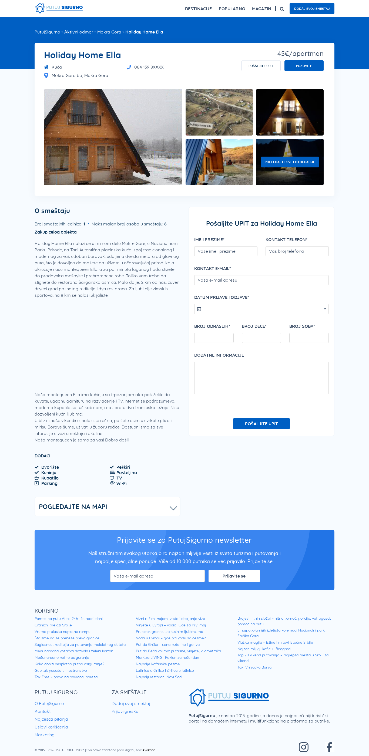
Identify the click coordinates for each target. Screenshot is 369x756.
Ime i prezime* (209, 239)
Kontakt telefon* (286, 239)
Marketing (45, 734)
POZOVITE (304, 66)
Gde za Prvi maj (192, 625)
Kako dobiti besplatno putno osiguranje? (69, 664)
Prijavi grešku (125, 711)
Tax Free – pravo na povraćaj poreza (66, 676)
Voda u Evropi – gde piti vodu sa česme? (171, 638)
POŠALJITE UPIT (261, 66)
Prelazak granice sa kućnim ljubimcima (169, 631)
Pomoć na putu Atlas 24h (56, 618)
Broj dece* (254, 326)
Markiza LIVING (149, 657)
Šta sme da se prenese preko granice (67, 638)
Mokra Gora (109, 32)
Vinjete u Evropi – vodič (156, 625)
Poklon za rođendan (182, 657)
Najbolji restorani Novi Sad (159, 676)
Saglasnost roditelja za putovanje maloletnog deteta (80, 644)
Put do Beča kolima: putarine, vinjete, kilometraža (178, 651)
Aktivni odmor (78, 32)
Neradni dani (92, 618)
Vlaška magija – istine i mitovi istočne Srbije (275, 642)
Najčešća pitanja (51, 719)
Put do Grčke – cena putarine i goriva (168, 644)
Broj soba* (302, 326)
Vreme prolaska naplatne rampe (62, 631)
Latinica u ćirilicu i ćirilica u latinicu (165, 670)
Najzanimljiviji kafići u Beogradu (265, 648)
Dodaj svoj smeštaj (312, 8)
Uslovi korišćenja (51, 727)
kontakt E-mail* (212, 268)
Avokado (148, 750)
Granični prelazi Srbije (53, 625)
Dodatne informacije (219, 355)
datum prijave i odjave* (221, 297)
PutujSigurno (47, 32)
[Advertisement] (107, 341)
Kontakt (43, 711)
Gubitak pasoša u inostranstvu (61, 670)
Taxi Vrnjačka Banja (254, 667)
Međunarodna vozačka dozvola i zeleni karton (74, 651)
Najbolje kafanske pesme (158, 664)
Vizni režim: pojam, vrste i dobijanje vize (170, 618)
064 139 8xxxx (149, 67)
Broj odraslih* (212, 326)
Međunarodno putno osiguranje (62, 657)
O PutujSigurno (49, 703)
